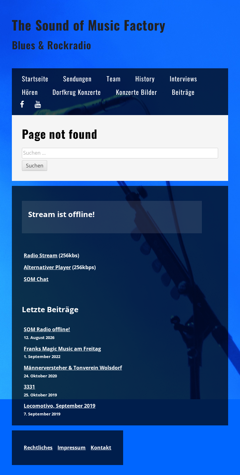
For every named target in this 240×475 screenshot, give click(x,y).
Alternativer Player (47, 267)
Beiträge (183, 92)
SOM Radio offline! (47, 329)
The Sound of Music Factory (89, 24)
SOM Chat (36, 279)
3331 (29, 386)
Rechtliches (38, 447)
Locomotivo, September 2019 (59, 405)
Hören (30, 92)
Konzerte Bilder (136, 92)
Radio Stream (41, 255)
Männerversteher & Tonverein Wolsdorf (73, 367)
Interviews (183, 78)
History (145, 78)
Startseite (35, 78)
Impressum (72, 447)
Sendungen (77, 78)
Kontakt (101, 447)
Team (114, 78)
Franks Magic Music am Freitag (62, 348)
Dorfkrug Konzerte (76, 92)
